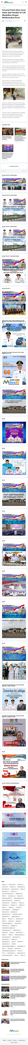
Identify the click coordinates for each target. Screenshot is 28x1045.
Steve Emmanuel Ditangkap (8, 946)
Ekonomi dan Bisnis (7, 898)
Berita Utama (15, 889)
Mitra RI (15, 1042)
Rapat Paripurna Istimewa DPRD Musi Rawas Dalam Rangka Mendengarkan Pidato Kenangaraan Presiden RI (7, 156)
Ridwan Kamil (16, 937)
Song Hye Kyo (6, 943)
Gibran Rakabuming (19, 898)
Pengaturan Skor (6, 930)
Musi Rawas (19, 918)
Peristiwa (5, 932)
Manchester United (17, 914)
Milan (4, 918)
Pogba (4, 934)
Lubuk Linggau (6, 909)
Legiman (11, 907)
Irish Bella (14, 902)
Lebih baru (3, 171)
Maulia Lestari (6, 916)
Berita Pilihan (5, 889)
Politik (11, 934)
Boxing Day (5, 891)
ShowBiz (20, 941)
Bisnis (23, 889)
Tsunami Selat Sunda (7, 955)
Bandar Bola (21, 886)
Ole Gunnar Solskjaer (7, 923)
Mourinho (11, 918)
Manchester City (6, 914)
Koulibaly (21, 905)
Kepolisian (5, 905)
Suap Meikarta (21, 946)
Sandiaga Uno (6, 941)
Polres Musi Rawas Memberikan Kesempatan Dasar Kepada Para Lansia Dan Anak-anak (20, 138)
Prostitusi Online (6, 937)
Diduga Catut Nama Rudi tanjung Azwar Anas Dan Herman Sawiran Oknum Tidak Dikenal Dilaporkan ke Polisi (18, 1004)
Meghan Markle (16, 916)
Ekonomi (20, 896)
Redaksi (4, 1040)
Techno (20, 950)
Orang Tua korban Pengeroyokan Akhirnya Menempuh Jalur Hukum (17, 1020)
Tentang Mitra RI (21, 1040)
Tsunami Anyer (11, 953)
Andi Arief (20, 884)
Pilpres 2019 (19, 932)
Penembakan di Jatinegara (8, 927)
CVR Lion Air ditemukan (8, 893)
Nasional (11, 921)
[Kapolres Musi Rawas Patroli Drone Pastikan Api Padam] (7, 131)
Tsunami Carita (21, 953)
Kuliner (4, 907)
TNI (3, 953)
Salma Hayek (5, 939)
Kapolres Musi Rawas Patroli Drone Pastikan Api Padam (7, 138)
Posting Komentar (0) (14, 166)
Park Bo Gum (18, 923)
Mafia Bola (14, 911)
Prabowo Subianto (19, 934)
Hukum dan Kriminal (7, 900)
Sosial (14, 943)
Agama (4, 884)
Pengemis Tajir (17, 930)
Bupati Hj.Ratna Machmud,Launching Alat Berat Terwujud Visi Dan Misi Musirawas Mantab (18, 988)
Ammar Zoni (12, 884)
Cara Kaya (14, 891)
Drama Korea (11, 896)
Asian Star (5, 886)
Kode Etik (9, 1040)
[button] (2, 2)
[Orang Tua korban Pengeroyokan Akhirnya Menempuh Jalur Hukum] (5, 1021)
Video (17, 955)
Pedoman (15, 1040)
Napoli (4, 921)
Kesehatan (14, 905)
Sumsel (10, 948)
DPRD (4, 896)
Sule (4, 948)
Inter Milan (17, 900)
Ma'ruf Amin (5, 911)
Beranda (4, 7)
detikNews (19, 893)
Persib (12, 932)
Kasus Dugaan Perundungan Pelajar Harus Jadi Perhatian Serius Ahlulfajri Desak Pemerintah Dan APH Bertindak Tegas (18, 1012)
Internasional (5, 902)
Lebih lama (24, 171)
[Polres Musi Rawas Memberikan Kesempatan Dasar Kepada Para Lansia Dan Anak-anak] (20, 131)
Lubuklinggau (16, 909)
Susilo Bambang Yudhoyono (9, 950)
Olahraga (18, 921)
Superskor (18, 948)
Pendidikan (14, 925)
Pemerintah (5, 925)
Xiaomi (23, 955)
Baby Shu (13, 886)
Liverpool (18, 907)
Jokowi (21, 902)
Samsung (14, 939)
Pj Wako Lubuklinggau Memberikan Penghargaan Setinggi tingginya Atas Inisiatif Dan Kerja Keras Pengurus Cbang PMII (18, 996)
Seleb (14, 941)
